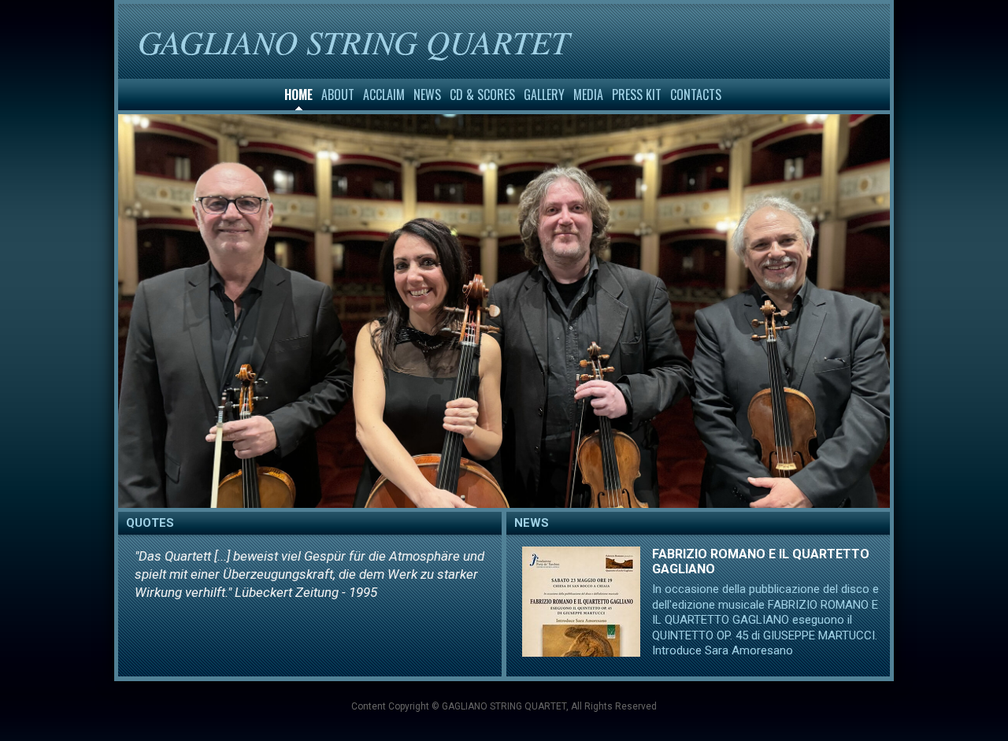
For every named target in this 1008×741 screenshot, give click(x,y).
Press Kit (637, 94)
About (337, 94)
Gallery (544, 94)
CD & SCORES (482, 94)
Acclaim (384, 94)
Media (588, 94)
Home (298, 94)
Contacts (695, 94)
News (427, 94)
